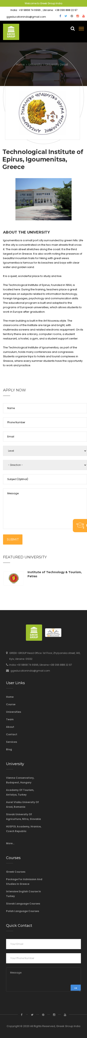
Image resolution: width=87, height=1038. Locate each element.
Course (10, 704)
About (10, 727)
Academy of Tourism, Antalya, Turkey (20, 792)
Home (10, 697)
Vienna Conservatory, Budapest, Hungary (20, 780)
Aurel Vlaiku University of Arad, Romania (22, 804)
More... (10, 843)
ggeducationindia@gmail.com (26, 16)
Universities (13, 712)
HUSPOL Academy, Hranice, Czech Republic (23, 829)
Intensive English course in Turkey (23, 894)
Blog (9, 749)
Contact (11, 734)
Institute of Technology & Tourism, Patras (55, 574)
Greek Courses (15, 871)
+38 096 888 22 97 (66, 10)
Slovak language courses (23, 903)
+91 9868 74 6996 (30, 10)
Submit (13, 539)
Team (10, 719)
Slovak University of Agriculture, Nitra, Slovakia (23, 817)
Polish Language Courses (22, 911)
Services (11, 742)
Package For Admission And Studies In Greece (24, 882)
